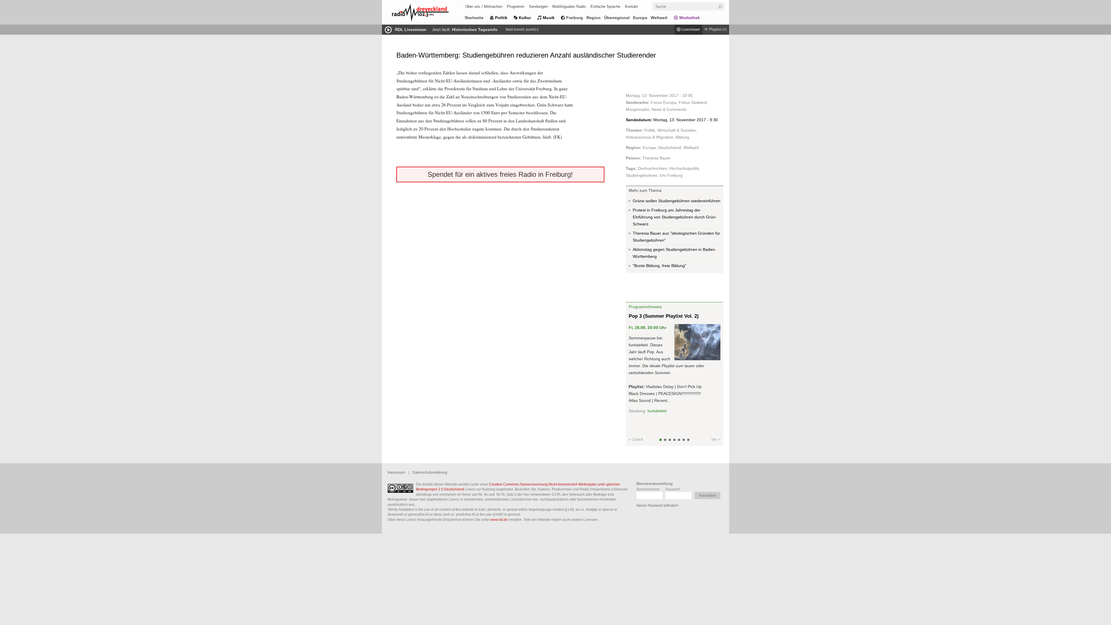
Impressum (396, 472)
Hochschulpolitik (684, 168)
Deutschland (669, 147)
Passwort (672, 489)
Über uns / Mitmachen (483, 6)
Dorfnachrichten (652, 168)
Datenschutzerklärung (430, 472)
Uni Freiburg (671, 175)
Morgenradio (637, 109)
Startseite (474, 17)
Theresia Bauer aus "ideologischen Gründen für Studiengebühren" (676, 236)
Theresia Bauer (656, 158)
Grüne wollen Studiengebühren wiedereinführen (676, 200)
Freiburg (574, 17)
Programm (515, 6)
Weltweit (659, 17)
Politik (501, 17)
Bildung (682, 137)
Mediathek (689, 17)
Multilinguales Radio (569, 6)
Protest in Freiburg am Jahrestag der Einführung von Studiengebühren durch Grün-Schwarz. (675, 217)
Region (593, 17)
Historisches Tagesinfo (475, 29)
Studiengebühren (641, 175)
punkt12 (532, 29)
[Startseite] (428, 13)
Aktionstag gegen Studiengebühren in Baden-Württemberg (674, 253)
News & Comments (669, 109)
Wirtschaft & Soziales (676, 130)
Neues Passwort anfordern (657, 505)
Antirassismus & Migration (649, 137)
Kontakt (631, 6)
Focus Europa (663, 102)
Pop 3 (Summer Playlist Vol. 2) (664, 316)
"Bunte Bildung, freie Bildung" (659, 265)
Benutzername (648, 489)
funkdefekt (657, 411)
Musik (549, 17)
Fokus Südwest (693, 102)
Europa (640, 17)
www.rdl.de (499, 519)
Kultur (525, 17)
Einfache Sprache (605, 6)
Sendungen (538, 6)
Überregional (617, 17)
